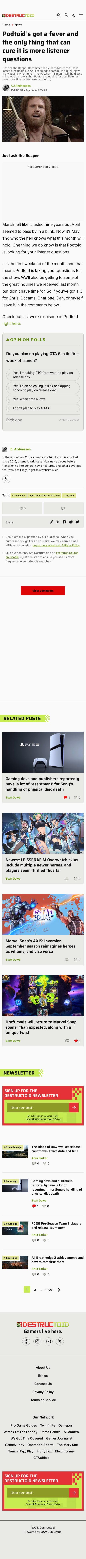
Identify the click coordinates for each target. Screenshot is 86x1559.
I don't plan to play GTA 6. (32, 408)
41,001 (49, 1289)
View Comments (43, 590)
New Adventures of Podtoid (44, 495)
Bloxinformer (65, 1451)
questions (69, 495)
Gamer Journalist (59, 1438)
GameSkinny (14, 1445)
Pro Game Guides (24, 1425)
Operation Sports (40, 1445)
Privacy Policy (53, 1119)
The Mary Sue (67, 1445)
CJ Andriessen (21, 85)
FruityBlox (44, 1451)
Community (18, 495)
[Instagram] (6, 479)
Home (6, 24)
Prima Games (51, 1432)
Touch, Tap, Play (20, 1451)
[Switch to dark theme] (74, 15)
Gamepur (65, 1425)
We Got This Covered (27, 1438)
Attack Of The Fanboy (20, 1432)
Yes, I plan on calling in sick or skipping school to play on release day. (42, 388)
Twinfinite (47, 1425)
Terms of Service (34, 1119)
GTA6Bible (41, 1458)
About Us (43, 1367)
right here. (11, 323)
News (18, 24)
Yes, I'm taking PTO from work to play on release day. (43, 375)
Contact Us (43, 1384)
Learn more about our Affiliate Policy (56, 545)
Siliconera (71, 1432)
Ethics (43, 1376)
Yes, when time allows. (29, 399)
